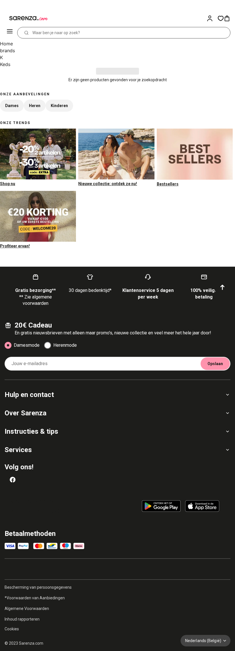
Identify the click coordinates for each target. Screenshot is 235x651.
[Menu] (10, 32)
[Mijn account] (212, 18)
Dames (12, 105)
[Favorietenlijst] (221, 18)
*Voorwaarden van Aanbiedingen (35, 598)
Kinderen (59, 105)
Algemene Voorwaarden (27, 608)
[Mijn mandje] (229, 18)
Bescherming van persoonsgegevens (38, 587)
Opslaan (215, 363)
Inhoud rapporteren (22, 619)
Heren (34, 105)
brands (7, 50)
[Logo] (25, 18)
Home (6, 43)
